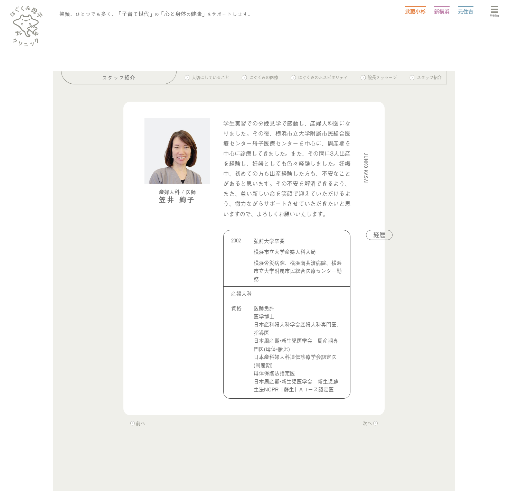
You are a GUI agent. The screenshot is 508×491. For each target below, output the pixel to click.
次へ (367, 422)
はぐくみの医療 (263, 77)
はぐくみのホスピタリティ (323, 77)
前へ (140, 422)
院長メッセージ (382, 77)
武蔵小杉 (415, 11)
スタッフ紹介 (429, 77)
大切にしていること (210, 77)
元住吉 (465, 11)
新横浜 (442, 11)
